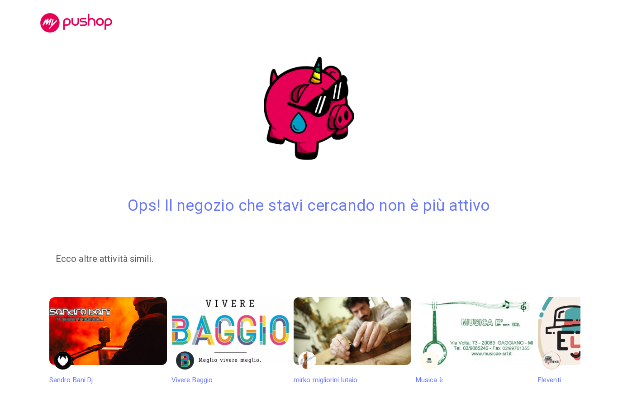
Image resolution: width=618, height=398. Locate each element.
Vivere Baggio (192, 380)
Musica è (429, 380)
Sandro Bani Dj (71, 380)
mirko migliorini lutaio (325, 380)
